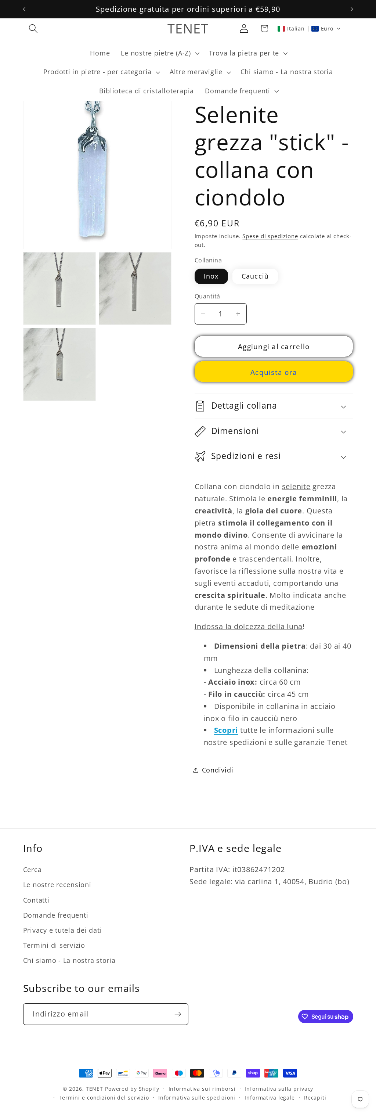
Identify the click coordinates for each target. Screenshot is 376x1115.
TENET (94, 1088)
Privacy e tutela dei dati (62, 930)
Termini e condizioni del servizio (104, 1097)
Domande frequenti (55, 915)
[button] (33, 28)
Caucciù (255, 276)
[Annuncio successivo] (352, 9)
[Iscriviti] (178, 1014)
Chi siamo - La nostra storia (69, 960)
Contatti (36, 900)
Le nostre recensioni (57, 884)
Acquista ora (273, 372)
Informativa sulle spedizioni (197, 1097)
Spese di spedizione (270, 236)
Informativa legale (270, 1097)
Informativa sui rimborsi (202, 1088)
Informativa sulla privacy (279, 1088)
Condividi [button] (218, 770)
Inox (211, 276)
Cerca (32, 869)
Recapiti (315, 1097)
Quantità (207, 296)
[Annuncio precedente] (24, 9)
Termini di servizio (54, 945)
